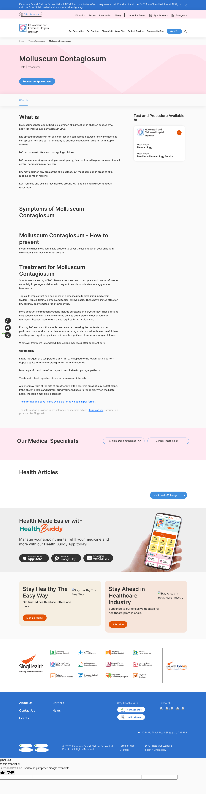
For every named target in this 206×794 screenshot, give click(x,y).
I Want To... (174, 31)
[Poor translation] (10, 772)
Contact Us (27, 710)
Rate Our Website (162, 745)
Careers (58, 703)
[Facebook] (162, 709)
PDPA (147, 745)
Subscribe (118, 624)
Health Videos (134, 717)
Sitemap (124, 749)
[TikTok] (184, 709)
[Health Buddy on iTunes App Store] (34, 558)
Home (21, 41)
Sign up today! (34, 617)
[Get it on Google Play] (66, 558)
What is (23, 100)
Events (24, 718)
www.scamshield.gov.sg (69, 7)
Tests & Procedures (37, 41)
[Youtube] (167, 709)
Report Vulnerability (155, 749)
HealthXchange (134, 709)
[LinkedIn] (178, 709)
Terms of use (96, 410)
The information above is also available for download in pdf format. (57, 401)
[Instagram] (173, 709)
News (56, 710)
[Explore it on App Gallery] (98, 558)
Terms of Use (127, 745)
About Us (26, 703)
